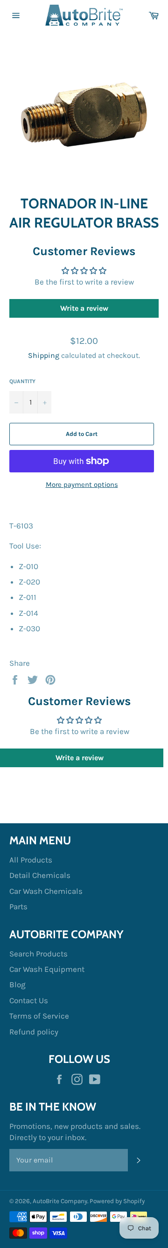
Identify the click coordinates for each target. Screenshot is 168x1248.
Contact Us (28, 1000)
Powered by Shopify (117, 1201)
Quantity (22, 381)
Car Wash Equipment (46, 969)
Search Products (38, 953)
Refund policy (33, 1031)
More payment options (82, 484)
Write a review (84, 308)
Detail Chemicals (39, 875)
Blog (17, 984)
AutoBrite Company (60, 1201)
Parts (18, 906)
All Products (30, 859)
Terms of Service (39, 1015)
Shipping (43, 355)
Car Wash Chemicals (46, 891)
